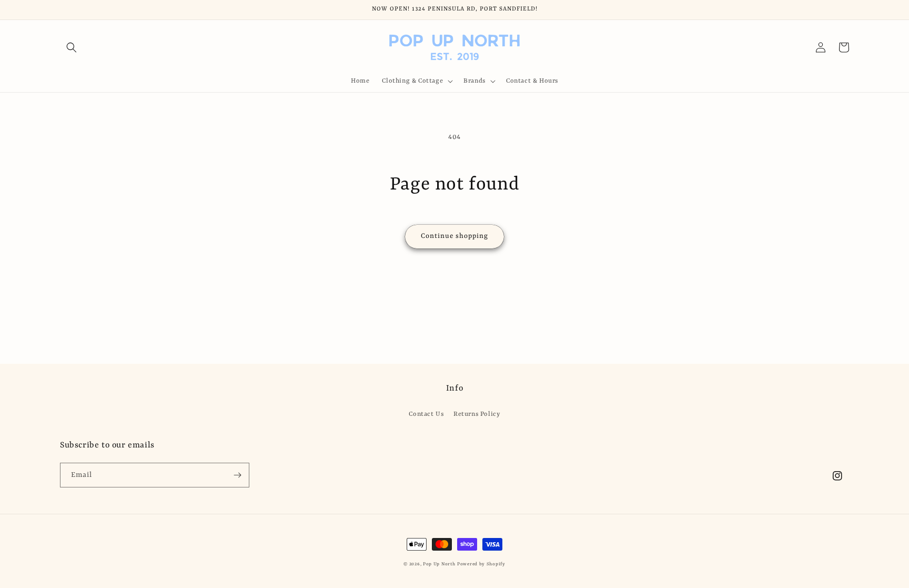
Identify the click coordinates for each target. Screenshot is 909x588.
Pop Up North (439, 564)
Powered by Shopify (481, 564)
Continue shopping (454, 236)
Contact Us (426, 414)
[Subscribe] (237, 475)
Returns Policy (476, 414)
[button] (71, 47)
